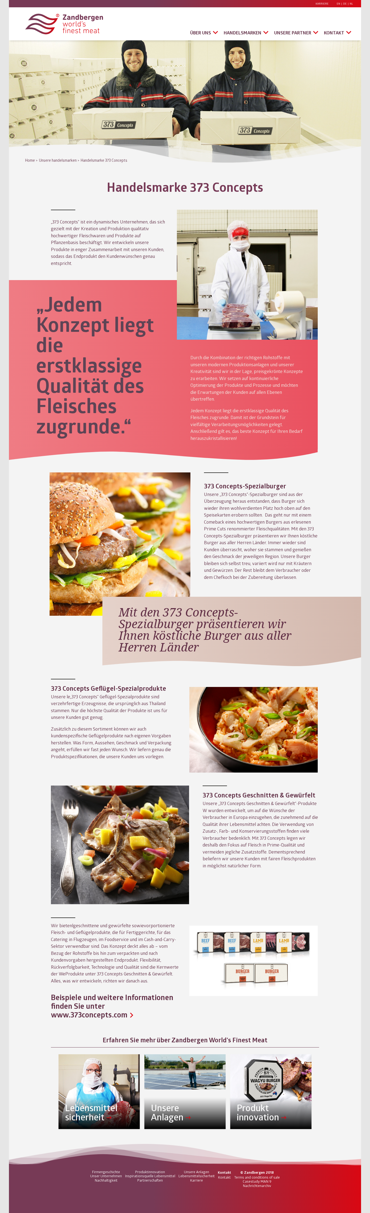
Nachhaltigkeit (106, 1180)
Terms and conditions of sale (257, 1177)
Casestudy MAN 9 (257, 1181)
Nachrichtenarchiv (257, 1185)
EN (338, 3)
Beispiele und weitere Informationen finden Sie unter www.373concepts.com (112, 1006)
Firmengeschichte (106, 1172)
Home (30, 160)
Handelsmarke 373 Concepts (104, 160)
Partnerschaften (150, 1180)
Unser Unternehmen (106, 1176)
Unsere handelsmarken (58, 160)
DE (345, 3)
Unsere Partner (292, 33)
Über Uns (200, 33)
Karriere (322, 3)
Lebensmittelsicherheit (196, 1176)
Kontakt (334, 33)
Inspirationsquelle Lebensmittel (150, 1176)
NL (351, 3)
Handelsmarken (242, 33)
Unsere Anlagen (196, 1172)
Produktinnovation (150, 1172)
